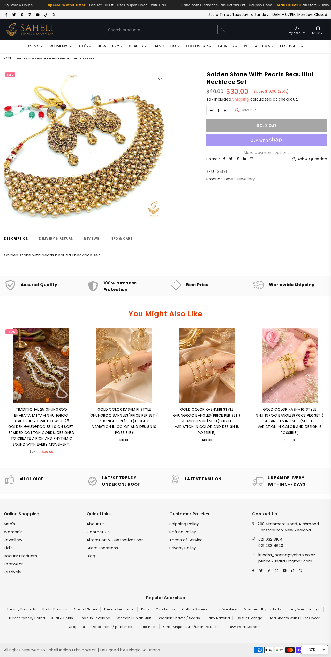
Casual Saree (86, 609)
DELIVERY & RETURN (56, 238)
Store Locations (102, 548)
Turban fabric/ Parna (27, 618)
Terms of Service (186, 539)
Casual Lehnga (249, 618)
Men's (34, 46)
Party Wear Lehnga (304, 609)
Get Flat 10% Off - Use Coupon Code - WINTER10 (96, 5)
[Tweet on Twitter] (231, 159)
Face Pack (148, 626)
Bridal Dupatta (54, 609)
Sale (10, 75)
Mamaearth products (262, 609)
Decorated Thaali (119, 609)
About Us (96, 523)
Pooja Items (258, 46)
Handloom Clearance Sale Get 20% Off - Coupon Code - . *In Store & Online (245, 5)
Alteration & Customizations (115, 539)
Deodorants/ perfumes (112, 626)
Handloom (165, 46)
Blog (91, 556)
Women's (13, 531)
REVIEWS (91, 238)
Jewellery (109, 46)
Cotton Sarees (194, 609)
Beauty (137, 46)
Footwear (197, 46)
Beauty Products (20, 556)
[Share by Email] (251, 159)
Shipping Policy (184, 523)
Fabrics (226, 46)
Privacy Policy (182, 548)
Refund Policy (182, 531)
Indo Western (225, 609)
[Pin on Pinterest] (238, 159)
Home (7, 58)
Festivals (290, 46)
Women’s (59, 46)
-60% (11, 332)
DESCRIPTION (16, 238)
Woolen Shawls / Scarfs (179, 618)
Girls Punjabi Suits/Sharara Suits (191, 626)
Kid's (83, 46)
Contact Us (98, 531)
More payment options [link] (267, 152)
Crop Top (77, 626)
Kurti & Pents (62, 618)
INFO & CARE (121, 238)
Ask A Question (311, 158)
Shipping (240, 99)
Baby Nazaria (218, 618)
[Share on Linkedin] (244, 159)
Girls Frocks (166, 609)
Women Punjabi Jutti (134, 618)
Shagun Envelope (95, 618)
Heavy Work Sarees (242, 626)
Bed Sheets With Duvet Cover (294, 618)
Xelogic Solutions (142, 650)
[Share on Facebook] (224, 159)
